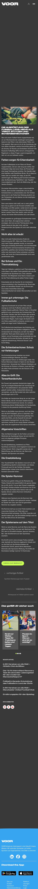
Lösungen (26, 883)
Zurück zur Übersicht (12, 563)
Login (25, 888)
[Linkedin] (12, 707)
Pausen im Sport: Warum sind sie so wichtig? (27, 638)
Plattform (26, 881)
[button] (34, 4)
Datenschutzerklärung (13, 888)
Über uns (9, 881)
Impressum (10, 885)
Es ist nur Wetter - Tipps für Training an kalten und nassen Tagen (10, 640)
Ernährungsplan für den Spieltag (18, 694)
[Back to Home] (9, 4)
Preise (25, 885)
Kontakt (9, 883)
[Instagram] (4, 707)
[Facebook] (8, 707)
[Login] (29, 4)
